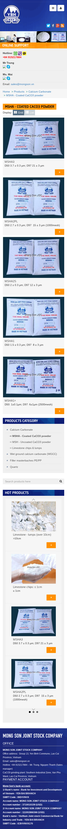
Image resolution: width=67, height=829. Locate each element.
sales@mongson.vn (22, 84)
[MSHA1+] (33, 376)
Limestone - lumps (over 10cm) (32, 534)
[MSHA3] (33, 137)
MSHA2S (10, 281)
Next (33, 710)
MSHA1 (9, 341)
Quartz (13, 466)
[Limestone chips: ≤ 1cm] (33, 569)
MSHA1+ (10, 400)
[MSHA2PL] (33, 197)
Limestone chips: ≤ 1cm (27, 587)
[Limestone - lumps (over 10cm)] (33, 516)
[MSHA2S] (33, 257)
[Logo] (11, 14)
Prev (33, 499)
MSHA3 (9, 161)
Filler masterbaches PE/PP (25, 460)
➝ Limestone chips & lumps (25, 447)
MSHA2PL (11, 221)
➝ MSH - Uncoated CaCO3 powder (30, 441)
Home (6, 91)
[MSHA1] (33, 316)
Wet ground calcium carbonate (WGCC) (33, 453)
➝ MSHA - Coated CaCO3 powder (30, 435)
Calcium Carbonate (21, 429)
